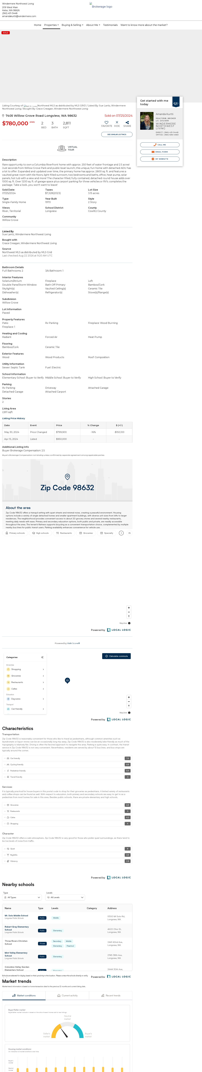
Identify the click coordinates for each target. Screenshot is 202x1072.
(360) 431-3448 (9, 13)
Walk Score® (73, 643)
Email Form (161, 152)
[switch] (106, 125)
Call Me (161, 145)
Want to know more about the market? (144, 25)
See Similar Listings (116, 134)
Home (37, 25)
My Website (161, 159)
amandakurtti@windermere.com (19, 16)
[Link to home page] (101, 7)
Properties (51, 26)
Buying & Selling (73, 27)
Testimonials (110, 25)
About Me (93, 27)
